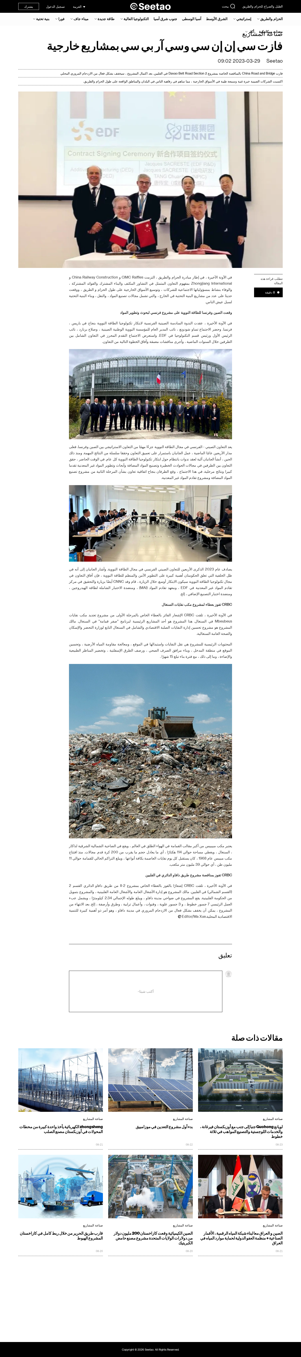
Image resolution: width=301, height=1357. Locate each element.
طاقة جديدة (106, 18)
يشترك (28, 6)
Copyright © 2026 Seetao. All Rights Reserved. (150, 1349)
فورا (61, 18)
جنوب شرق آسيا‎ (165, 18)
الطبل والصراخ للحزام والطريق (262, 6)
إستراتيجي (243, 18)
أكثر (251, 31)
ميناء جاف (81, 18)
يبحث (225, 6)
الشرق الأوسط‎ (216, 18)
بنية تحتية (42, 18)
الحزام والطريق (271, 18)
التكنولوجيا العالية (136, 18)
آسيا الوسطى (191, 18)
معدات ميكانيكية (271, 31)
